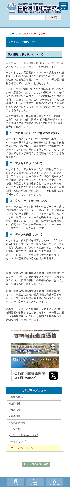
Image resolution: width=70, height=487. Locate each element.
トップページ (15, 482)
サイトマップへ (54, 482)
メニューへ (35, 482)
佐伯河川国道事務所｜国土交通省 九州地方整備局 (35, 8)
